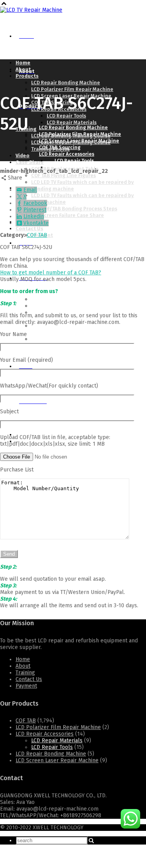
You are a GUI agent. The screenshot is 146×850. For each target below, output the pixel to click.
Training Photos (58, 222)
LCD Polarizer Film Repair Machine (58, 727)
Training (25, 672)
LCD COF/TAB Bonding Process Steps (74, 209)
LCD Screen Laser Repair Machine (57, 760)
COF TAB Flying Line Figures (63, 175)
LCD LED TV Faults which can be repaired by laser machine (86, 329)
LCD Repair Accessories (45, 734)
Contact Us (29, 679)
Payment (26, 686)
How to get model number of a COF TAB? (50, 272)
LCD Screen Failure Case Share (67, 215)
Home (23, 659)
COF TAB (37, 235)
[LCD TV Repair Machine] (31, 10)
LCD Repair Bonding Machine (51, 753)
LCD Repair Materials (57, 740)
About (23, 666)
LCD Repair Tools (52, 747)
